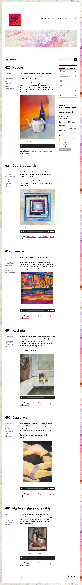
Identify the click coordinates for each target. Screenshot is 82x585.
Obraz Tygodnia (9, 577)
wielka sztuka (12, 346)
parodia (7, 86)
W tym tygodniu (44, 18)
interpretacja (8, 519)
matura (6, 433)
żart (10, 186)
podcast (10, 522)
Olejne (10, 76)
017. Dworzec (15, 251)
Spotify (52, 151)
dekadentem (64, 142)
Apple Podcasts (31, 151)
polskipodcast (8, 88)
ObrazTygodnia (8, 85)
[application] (37, 146)
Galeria (60, 18)
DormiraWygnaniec (9, 262)
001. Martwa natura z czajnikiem (29, 508)
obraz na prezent (9, 81)
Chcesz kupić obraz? (71, 18)
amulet (6, 176)
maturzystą (64, 146)
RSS (21, 153)
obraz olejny (8, 83)
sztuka (6, 524)
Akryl (6, 174)
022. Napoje (14, 67)
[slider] (52, 145)
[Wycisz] (49, 146)
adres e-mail (63, 130)
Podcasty (53, 18)
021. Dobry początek (20, 165)
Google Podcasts (43, 151)
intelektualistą (64, 144)
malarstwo (11, 80)
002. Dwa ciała (16, 417)
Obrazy (7, 76)
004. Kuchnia (15, 330)
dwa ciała (7, 428)
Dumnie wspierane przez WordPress (25, 577)
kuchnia (10, 343)
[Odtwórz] (21, 146)
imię (60, 135)
